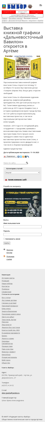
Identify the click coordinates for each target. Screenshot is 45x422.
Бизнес (4, 336)
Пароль (6, 231)
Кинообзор (6, 354)
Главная (4, 18)
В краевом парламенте (11, 333)
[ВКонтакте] (18, 156)
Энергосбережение (9, 311)
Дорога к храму (8, 338)
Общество (6, 363)
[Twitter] (21, 156)
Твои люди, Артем (9, 320)
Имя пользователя (11, 223)
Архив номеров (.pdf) (17, 179)
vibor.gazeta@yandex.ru (11, 393)
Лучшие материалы (9, 357)
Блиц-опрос (6, 308)
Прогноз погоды (9, 251)
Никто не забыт (8, 317)
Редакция (5, 281)
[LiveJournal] (28, 156)
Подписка (5, 289)
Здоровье (5, 341)
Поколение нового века (11, 314)
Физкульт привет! (8, 352)
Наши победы (7, 283)
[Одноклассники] (23, 156)
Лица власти (6, 325)
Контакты (5, 286)
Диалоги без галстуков (11, 327)
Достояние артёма (9, 300)
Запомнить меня (12, 239)
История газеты (8, 278)
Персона (5, 322)
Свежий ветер (7, 343)
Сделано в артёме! (9, 303)
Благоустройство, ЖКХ (11, 330)
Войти (6, 243)
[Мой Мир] (26, 156)
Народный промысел (10, 306)
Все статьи (6, 297)
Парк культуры (7, 349)
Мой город (6, 360)
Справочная (6, 292)
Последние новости (15, 18)
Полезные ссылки (10, 257)
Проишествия (7, 346)
